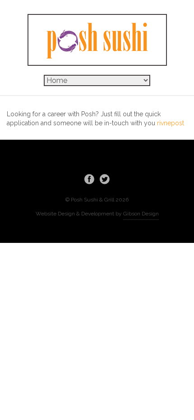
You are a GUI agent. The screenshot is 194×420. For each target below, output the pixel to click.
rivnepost (170, 123)
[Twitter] (104, 179)
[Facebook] (89, 179)
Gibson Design (141, 213)
